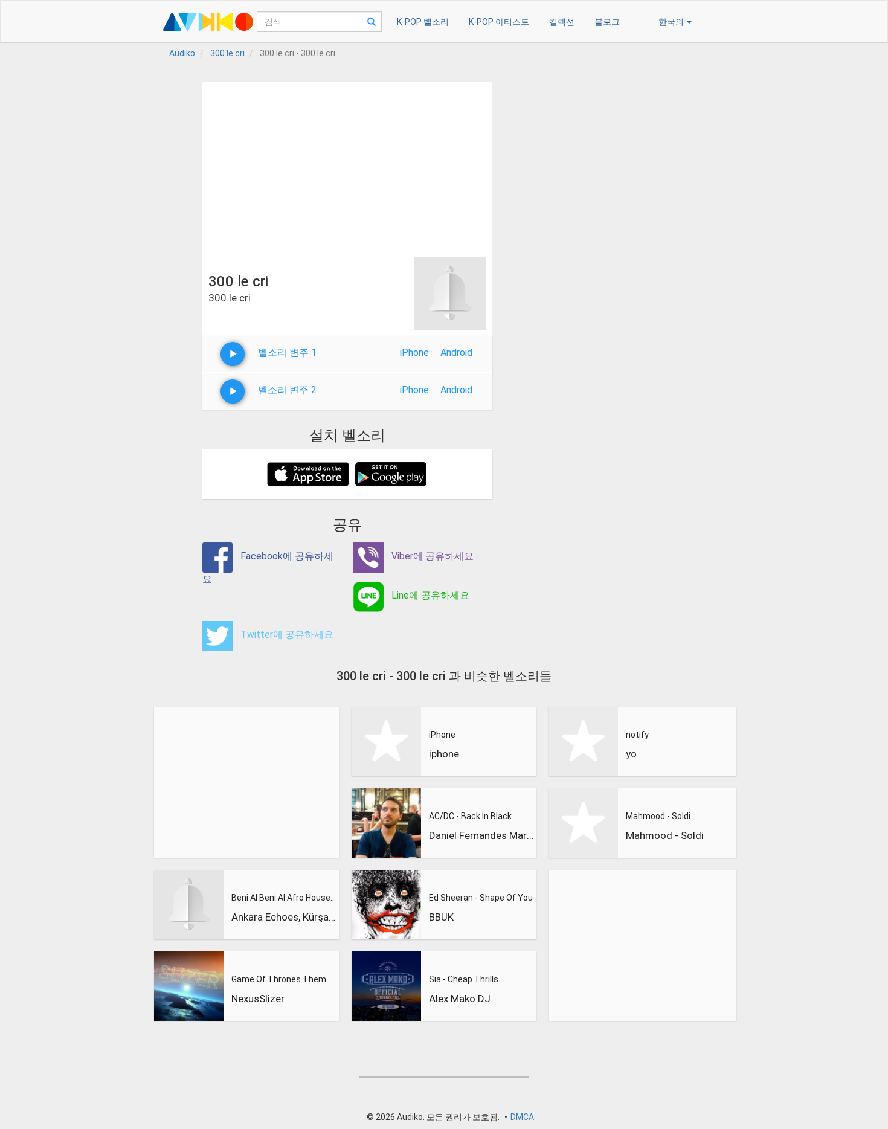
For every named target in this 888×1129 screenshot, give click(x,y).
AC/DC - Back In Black (470, 816)
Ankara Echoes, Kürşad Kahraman (283, 917)
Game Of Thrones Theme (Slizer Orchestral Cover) (283, 979)
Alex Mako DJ (460, 998)
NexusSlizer (258, 998)
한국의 (672, 22)
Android (456, 352)
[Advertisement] (347, 166)
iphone (444, 754)
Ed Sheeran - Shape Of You (481, 897)
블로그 (607, 22)
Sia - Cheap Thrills (463, 979)
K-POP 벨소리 (423, 22)
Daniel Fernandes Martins (481, 835)
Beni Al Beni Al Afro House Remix (283, 897)
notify (637, 734)
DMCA (522, 1117)
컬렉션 (561, 22)
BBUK (441, 917)
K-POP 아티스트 (499, 22)
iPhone (414, 352)
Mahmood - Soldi (658, 816)
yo (631, 754)
